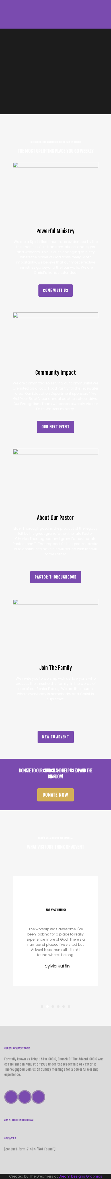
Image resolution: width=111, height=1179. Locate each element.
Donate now (55, 795)
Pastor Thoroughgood (56, 577)
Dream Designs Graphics (80, 1176)
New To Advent (55, 737)
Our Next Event (55, 426)
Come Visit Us (55, 290)
